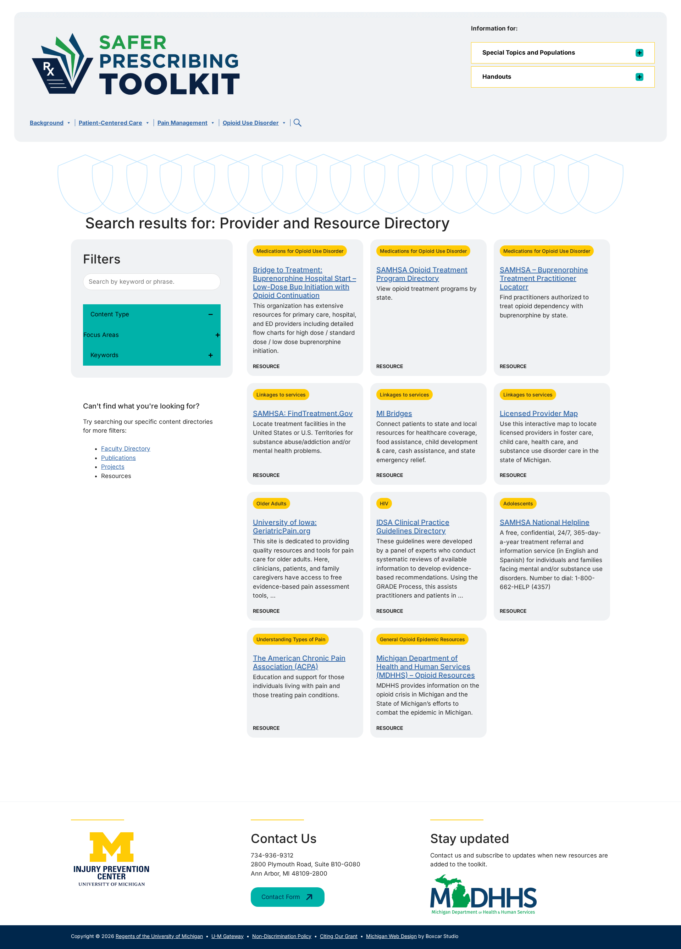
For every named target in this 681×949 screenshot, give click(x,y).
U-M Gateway (227, 936)
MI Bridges (394, 413)
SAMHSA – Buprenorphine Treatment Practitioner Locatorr (544, 278)
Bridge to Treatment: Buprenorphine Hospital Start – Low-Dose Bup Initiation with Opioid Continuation (304, 283)
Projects (112, 466)
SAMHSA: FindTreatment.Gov (303, 413)
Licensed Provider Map (539, 413)
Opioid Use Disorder (251, 122)
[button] (297, 123)
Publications (118, 457)
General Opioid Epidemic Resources (422, 639)
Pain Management (182, 122)
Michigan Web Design (391, 936)
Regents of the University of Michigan (159, 936)
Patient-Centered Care (110, 122)
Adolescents (518, 503)
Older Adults (271, 503)
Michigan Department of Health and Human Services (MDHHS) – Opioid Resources (425, 666)
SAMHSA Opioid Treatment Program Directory (421, 274)
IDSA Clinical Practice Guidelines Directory (412, 526)
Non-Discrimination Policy (281, 936)
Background (46, 122)
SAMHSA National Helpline (544, 522)
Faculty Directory (125, 448)
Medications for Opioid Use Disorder (299, 251)
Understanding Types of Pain (290, 639)
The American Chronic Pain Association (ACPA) (299, 662)
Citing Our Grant (339, 936)
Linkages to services (281, 395)
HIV (384, 503)
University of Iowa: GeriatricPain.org (285, 526)
